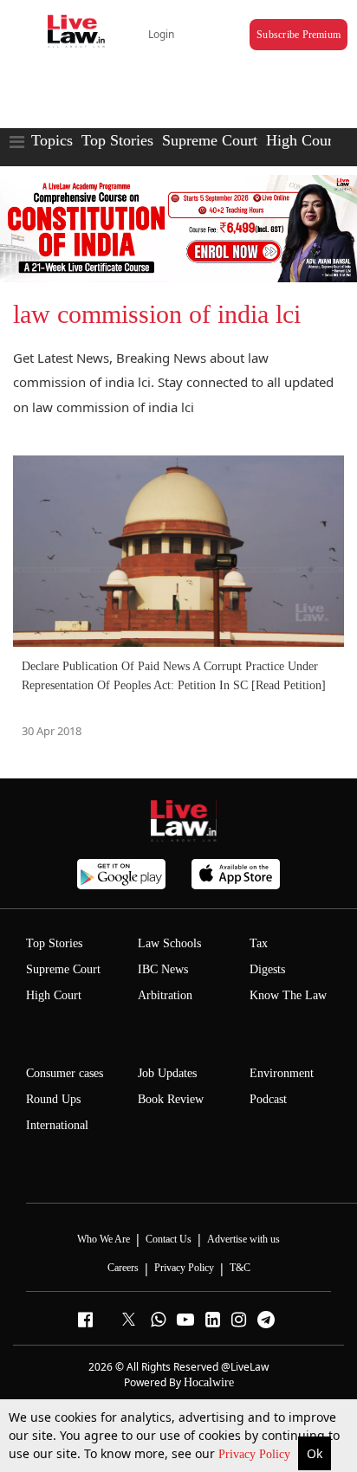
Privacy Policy (256, 1454)
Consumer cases (64, 1073)
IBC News (163, 969)
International (57, 1125)
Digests (267, 969)
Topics (52, 140)
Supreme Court (209, 140)
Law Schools (169, 943)
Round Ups (53, 1099)
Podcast (268, 1099)
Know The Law (288, 995)
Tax (259, 943)
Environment (282, 1073)
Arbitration (165, 995)
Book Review (171, 1099)
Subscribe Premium (298, 35)
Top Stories (117, 140)
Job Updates (167, 1073)
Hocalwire (209, 1382)
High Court (301, 140)
